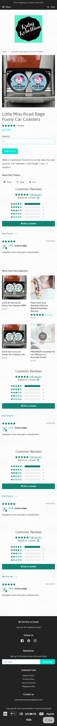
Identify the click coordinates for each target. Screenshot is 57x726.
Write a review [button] (28, 223)
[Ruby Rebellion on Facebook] (22, 641)
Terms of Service (28, 683)
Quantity (6, 136)
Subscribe (48, 661)
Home (4, 51)
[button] (9, 125)
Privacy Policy (28, 679)
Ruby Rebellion (28, 708)
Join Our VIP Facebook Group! (28, 627)
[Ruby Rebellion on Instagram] (35, 641)
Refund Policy (28, 675)
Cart (52, 6)
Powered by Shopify (43, 708)
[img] (8, 241)
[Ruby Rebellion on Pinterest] (28, 641)
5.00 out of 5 (36, 194)
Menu (8, 7)
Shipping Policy (28, 686)
